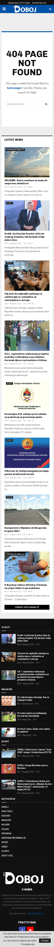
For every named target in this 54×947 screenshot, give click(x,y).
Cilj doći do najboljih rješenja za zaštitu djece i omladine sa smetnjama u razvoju (23, 297)
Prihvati (44, 940)
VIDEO (5, 846)
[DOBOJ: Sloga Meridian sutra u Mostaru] (9, 769)
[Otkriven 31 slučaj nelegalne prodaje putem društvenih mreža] (27, 453)
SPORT (5, 842)
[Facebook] (22, 930)
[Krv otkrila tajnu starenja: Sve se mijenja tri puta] (9, 700)
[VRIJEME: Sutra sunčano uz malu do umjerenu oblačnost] (27, 162)
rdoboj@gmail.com (35, 913)
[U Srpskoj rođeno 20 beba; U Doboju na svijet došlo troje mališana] (27, 567)
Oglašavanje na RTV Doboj (19, 3)
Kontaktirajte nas (39, 3)
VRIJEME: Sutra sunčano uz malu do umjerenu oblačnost (25, 182)
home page (14, 88)
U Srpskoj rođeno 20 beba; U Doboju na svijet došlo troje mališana (25, 586)
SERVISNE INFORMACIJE (15, 150)
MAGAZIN (6, 820)
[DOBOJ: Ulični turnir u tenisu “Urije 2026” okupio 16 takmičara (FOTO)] (9, 753)
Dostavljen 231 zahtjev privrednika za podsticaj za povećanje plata (25, 416)
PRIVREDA (6, 833)
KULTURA (6, 816)
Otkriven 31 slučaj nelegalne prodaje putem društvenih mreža (26, 472)
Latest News (13, 139)
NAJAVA (5, 824)
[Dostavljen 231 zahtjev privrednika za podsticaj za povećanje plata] (27, 396)
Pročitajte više (27, 944)
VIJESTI (9, 203)
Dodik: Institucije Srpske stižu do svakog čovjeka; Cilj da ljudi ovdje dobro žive (24, 236)
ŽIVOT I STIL (7, 855)
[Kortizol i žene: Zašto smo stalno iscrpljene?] (9, 732)
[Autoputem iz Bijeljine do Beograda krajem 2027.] (27, 510)
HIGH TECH (7, 811)
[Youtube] (30, 930)
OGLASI (5, 829)
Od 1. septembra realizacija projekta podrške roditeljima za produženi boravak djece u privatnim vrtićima (26, 357)
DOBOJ (5, 807)
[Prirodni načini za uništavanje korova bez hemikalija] (9, 716)
